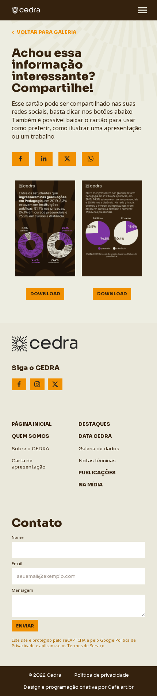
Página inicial (32, 424)
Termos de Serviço (85, 645)
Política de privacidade (101, 675)
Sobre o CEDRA (30, 449)
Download (45, 293)
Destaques (94, 424)
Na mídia (90, 485)
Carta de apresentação (29, 464)
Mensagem (22, 590)
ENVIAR (25, 626)
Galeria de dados (98, 449)
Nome (18, 537)
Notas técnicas (97, 461)
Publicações (97, 473)
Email (17, 563)
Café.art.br (121, 687)
